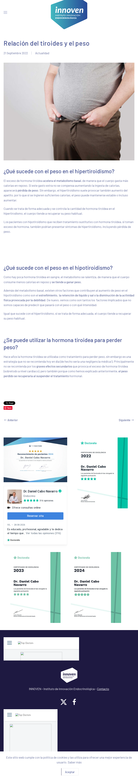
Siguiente (124, 420)
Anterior (13, 420)
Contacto (103, 689)
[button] (5, 12)
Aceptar (70, 772)
